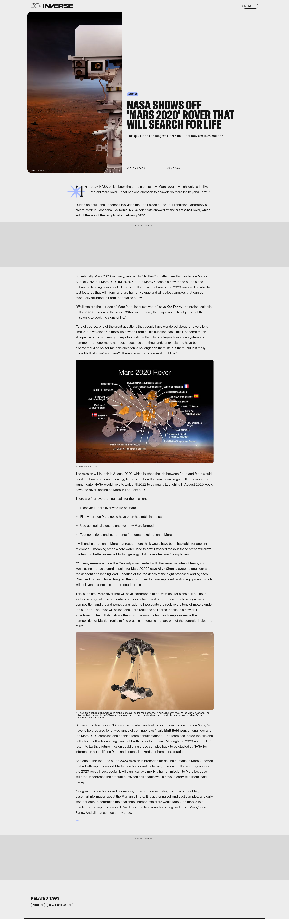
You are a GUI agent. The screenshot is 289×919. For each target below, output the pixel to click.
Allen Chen (166, 569)
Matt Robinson (175, 730)
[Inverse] (57, 6)
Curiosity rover (164, 276)
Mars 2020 (184, 210)
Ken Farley (174, 307)
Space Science (58, 905)
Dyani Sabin (139, 168)
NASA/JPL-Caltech (37, 171)
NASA (36, 905)
